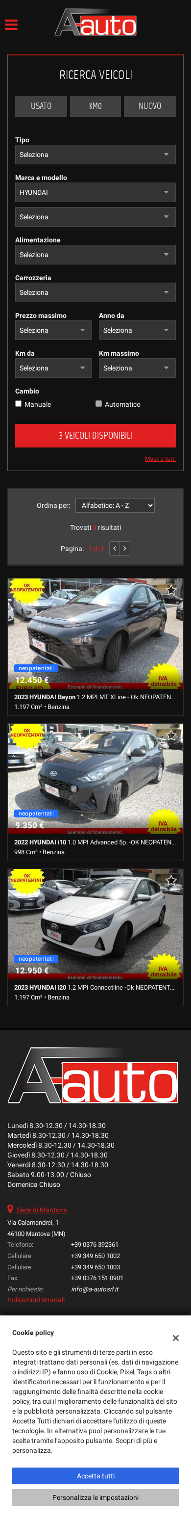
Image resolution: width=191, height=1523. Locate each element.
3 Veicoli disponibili (96, 435)
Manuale (37, 404)
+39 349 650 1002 (95, 1256)
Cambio (27, 391)
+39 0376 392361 (95, 1244)
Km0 (95, 106)
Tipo (22, 140)
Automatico (122, 404)
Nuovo (150, 106)
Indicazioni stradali (36, 1300)
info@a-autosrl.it (94, 1289)
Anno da (111, 315)
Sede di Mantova (42, 1210)
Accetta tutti (96, 1476)
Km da (25, 353)
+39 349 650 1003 (95, 1267)
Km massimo (119, 353)
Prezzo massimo (41, 315)
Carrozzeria (33, 278)
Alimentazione (38, 240)
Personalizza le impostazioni (95, 1497)
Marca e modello (41, 178)
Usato (41, 106)
